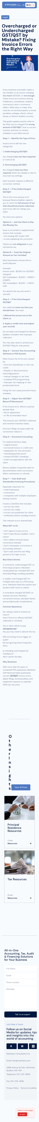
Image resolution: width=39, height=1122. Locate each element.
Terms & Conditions (29, 1088)
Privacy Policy (12, 1088)
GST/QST (14, 676)
